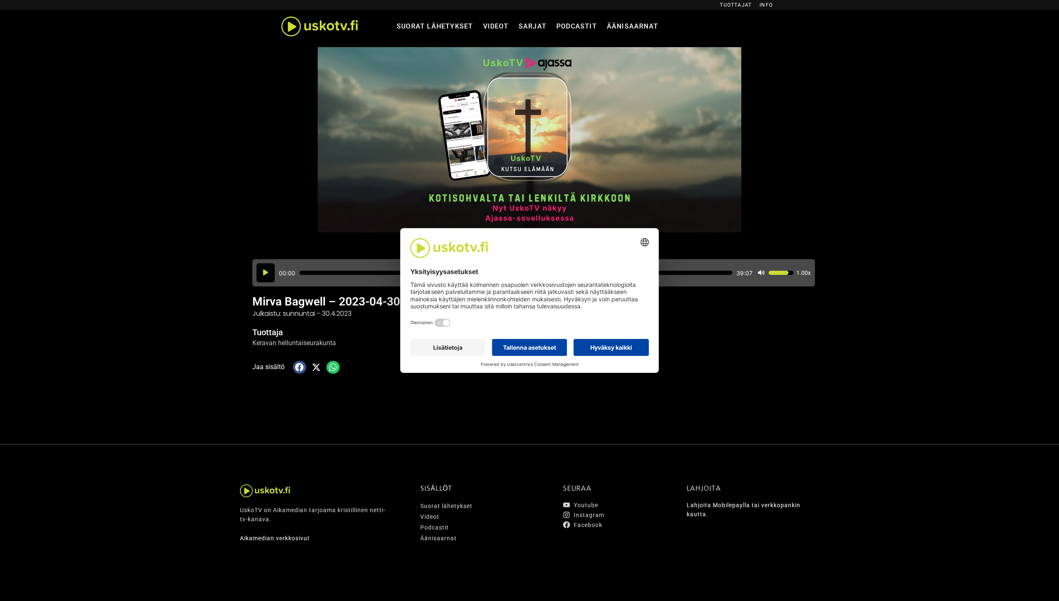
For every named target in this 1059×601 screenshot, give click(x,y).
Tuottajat (736, 5)
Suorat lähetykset (435, 26)
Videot (496, 26)
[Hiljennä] (761, 273)
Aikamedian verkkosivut (275, 538)
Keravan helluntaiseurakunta (294, 343)
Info (766, 5)
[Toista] (265, 272)
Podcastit (576, 26)
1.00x (803, 273)
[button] (299, 367)
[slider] (781, 273)
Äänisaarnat (632, 26)
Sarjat (532, 26)
